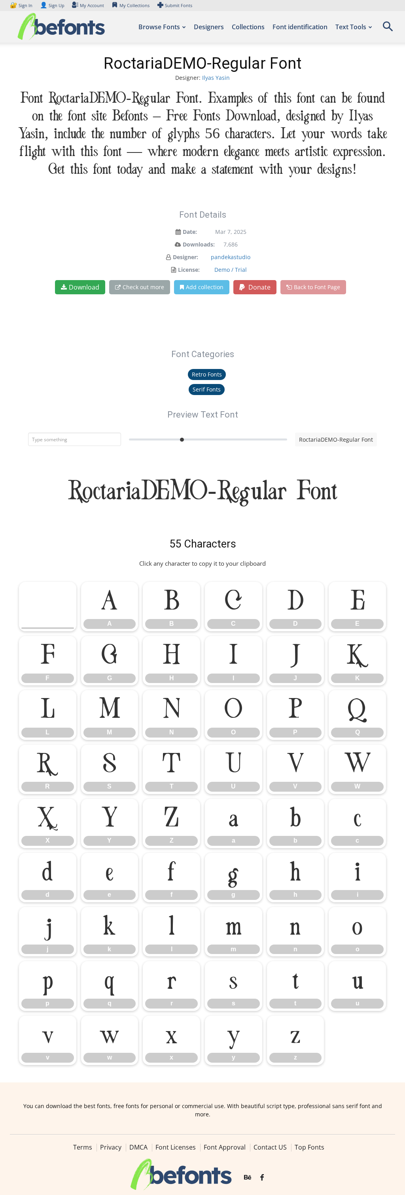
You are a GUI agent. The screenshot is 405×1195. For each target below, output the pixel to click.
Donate (259, 287)
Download (84, 287)
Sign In (22, 5)
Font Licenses (175, 1147)
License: (189, 269)
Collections (248, 27)
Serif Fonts (207, 389)
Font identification (300, 27)
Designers (209, 27)
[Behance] (247, 1178)
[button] (387, 29)
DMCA (138, 1147)
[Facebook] (262, 1178)
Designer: (185, 257)
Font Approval (225, 1147)
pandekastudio (230, 257)
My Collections (134, 5)
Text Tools (350, 27)
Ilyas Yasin (216, 77)
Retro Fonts (207, 374)
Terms (82, 1147)
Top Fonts (309, 1147)
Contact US (270, 1147)
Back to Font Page (317, 287)
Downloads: (199, 244)
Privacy (110, 1147)
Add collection (204, 287)
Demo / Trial (230, 269)
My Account (92, 5)
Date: (190, 231)
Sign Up (52, 5)
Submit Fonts (178, 5)
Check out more (143, 287)
